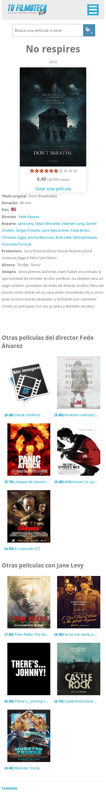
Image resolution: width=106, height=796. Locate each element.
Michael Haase (85, 237)
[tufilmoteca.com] (27, 14)
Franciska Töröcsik (16, 244)
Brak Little (64, 237)
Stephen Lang (73, 223)
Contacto (9, 788)
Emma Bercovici (41, 237)
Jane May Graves (55, 230)
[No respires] (53, 165)
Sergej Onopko (28, 230)
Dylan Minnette (47, 223)
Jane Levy (25, 223)
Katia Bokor (80, 230)
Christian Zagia (14, 237)
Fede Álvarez (29, 217)
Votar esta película (53, 188)
